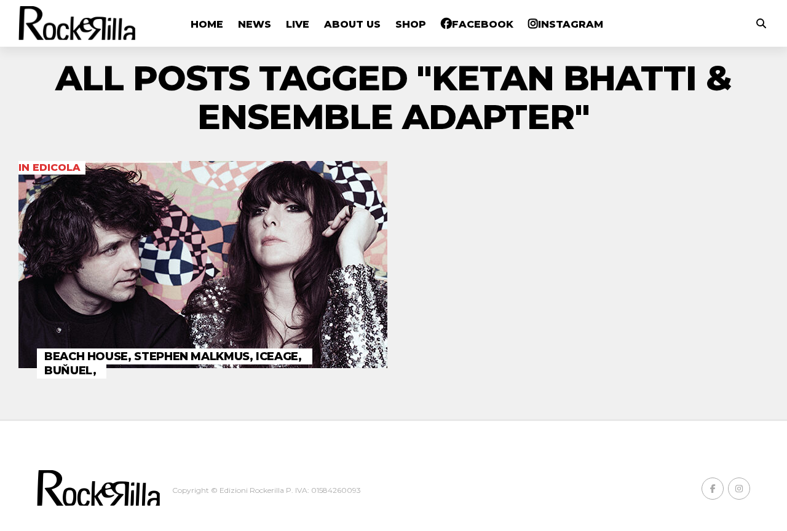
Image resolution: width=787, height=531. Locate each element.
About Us (352, 24)
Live (297, 24)
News (254, 24)
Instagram (570, 24)
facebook (482, 24)
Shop (410, 24)
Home (207, 24)
